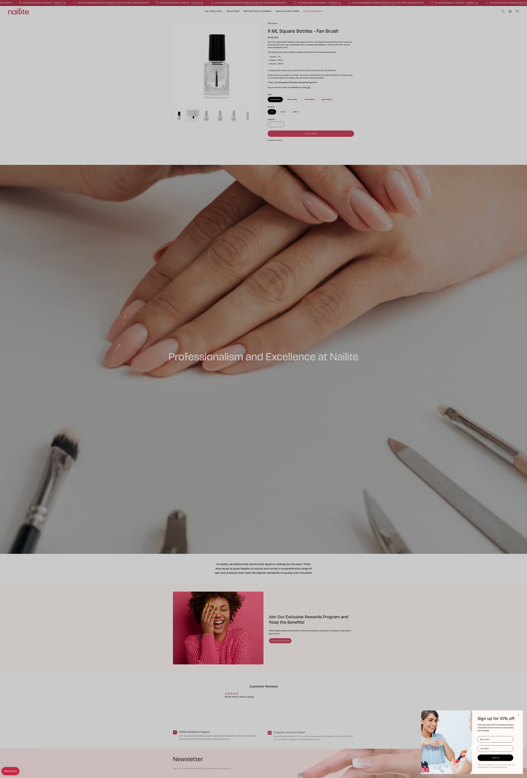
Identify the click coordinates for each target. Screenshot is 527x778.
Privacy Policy (483, 767)
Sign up (495, 758)
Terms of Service (497, 767)
